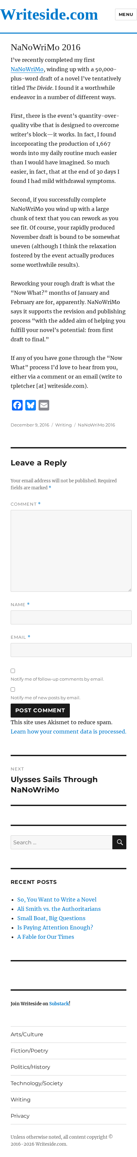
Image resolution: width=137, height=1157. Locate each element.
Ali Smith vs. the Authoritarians (59, 909)
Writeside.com (49, 14)
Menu (126, 14)
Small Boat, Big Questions (51, 918)
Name (20, 604)
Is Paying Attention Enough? (55, 927)
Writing (63, 424)
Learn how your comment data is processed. (68, 731)
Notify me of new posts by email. (45, 697)
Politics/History (30, 1067)
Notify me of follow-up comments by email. (57, 679)
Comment (26, 504)
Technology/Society (37, 1083)
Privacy (20, 1116)
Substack (59, 1004)
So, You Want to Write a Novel (56, 899)
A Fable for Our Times (45, 936)
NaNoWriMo (27, 69)
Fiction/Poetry (29, 1051)
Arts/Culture (27, 1034)
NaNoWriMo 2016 (96, 424)
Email (21, 637)
